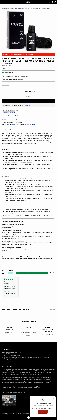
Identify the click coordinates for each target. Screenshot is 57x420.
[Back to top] (28, 417)
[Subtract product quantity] (3, 87)
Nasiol (3, 65)
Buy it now (28, 100)
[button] (5, 73)
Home (3, 7)
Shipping (4, 116)
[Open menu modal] (2, 2)
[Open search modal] (50, 2)
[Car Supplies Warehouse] (28, 2)
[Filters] (50, 273)
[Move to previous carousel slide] (51, 309)
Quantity (4, 84)
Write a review (32, 273)
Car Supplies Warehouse (15, 413)
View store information (9, 112)
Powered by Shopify (6, 414)
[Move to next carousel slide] (54, 309)
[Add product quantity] (7, 87)
